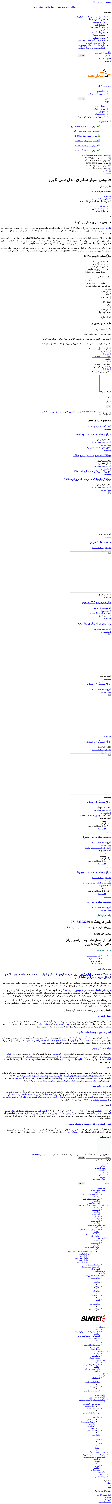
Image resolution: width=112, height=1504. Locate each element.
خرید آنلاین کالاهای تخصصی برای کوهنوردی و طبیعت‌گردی (85, 990)
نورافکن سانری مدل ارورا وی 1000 (92, 455)
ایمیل (108, 401)
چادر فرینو (102, 1080)
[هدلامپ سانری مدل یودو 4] (95, 815)
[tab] (102, 206)
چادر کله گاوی (63, 1080)
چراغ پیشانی (95, 1278)
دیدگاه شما (105, 391)
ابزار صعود (91, 1419)
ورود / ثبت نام (100, 1476)
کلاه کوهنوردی (56, 1113)
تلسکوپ (97, 1461)
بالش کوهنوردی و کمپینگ (91, 1267)
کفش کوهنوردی (104, 1016)
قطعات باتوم (90, 1406)
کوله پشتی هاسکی (34, 1056)
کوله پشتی (56, 1054)
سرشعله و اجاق (94, 1338)
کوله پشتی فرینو (50, 1056)
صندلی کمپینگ (94, 1358)
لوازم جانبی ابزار (94, 1430)
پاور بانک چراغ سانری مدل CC (94, 623)
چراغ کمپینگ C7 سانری (98, 683)
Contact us (95, 963)
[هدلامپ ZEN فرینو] (90, 531)
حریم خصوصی (93, 955)
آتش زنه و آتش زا (93, 1347)
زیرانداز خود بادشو (82, 1258)
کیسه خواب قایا (9, 1097)
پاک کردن (102, 828)
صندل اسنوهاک (48, 1040)
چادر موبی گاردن (47, 1080)
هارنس (97, 1439)
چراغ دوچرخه (95, 1304)
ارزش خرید (106, 351)
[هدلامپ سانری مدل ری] (96, 883)
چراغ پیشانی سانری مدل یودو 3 (94, 872)
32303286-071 (80, 921)
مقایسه (102, 1474)
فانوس (72, 412)
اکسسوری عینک (94, 1386)
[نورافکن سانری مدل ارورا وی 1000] (96, 447)
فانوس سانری (61, 412)
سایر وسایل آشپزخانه (92, 1345)
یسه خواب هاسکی (67, 1097)
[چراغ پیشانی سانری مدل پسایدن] (99, 426)
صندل (103, 1164)
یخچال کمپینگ (95, 1349)
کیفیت (108, 359)
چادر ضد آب (17, 1078)
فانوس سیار (105, 228)
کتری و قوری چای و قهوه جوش (88, 1336)
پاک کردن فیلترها (103, 329)
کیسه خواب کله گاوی (27, 1097)
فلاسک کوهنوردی (73, 1124)
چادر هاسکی (90, 1080)
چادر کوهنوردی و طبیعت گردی (89, 1229)
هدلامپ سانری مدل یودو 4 (96, 836)
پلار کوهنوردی (17, 1110)
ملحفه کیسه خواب (93, 1265)
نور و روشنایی (48, 412)
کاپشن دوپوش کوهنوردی (36, 1110)
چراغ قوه (96, 1282)
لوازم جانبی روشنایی (92, 1308)
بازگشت (97, 1192)
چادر (109, 1067)
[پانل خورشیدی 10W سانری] (90, 592)
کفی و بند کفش (94, 1203)
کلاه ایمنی (96, 1435)
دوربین (97, 1465)
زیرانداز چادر (95, 1236)
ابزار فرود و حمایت (88, 1422)
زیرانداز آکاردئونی (82, 1262)
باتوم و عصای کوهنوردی (91, 1404)
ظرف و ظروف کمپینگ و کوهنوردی (87, 1332)
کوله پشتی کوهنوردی (101, 1048)
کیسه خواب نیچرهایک (47, 1097)
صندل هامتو (61, 1040)
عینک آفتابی (95, 1378)
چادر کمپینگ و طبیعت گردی (34, 1075)
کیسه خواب (95, 1243)
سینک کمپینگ (95, 1342)
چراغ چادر (96, 1291)
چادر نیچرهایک (77, 1080)
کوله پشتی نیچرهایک (15, 1056)
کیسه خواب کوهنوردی (101, 1086)
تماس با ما (95, 961)
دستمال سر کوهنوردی (74, 1113)
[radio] (96, 821)
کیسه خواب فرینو (85, 1097)
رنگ (108, 825)
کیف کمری (96, 1214)
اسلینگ (97, 1448)
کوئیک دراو (91, 1426)
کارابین (92, 1424)
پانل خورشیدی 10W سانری (96, 602)
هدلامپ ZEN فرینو (100, 542)
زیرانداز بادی (84, 1256)
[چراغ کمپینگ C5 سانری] (90, 734)
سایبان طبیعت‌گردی (93, 1234)
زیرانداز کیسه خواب (92, 1247)
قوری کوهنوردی (103, 1124)
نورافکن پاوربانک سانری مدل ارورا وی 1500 (87, 479)
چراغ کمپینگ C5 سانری (98, 741)
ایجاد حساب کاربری (104, 1495)
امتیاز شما (105, 348)
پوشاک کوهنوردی (95, 1110)
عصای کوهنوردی (99, 1179)
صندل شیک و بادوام (80, 1040)
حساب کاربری (93, 958)
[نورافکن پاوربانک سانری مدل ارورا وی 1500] (92, 471)
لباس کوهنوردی (104, 1105)
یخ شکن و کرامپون (93, 1408)
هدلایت (102, 1177)
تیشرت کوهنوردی (93, 1113)
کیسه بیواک (95, 1269)
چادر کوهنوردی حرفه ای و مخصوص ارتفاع (83, 1075)
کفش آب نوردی (104, 1032)
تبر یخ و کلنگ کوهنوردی (91, 1413)
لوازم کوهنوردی (82, 974)
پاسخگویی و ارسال (102, 366)
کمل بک (97, 1216)
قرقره (92, 1428)
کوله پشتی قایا (104, 1059)
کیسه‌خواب (101, 1174)
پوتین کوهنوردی (62, 1024)
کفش (103, 1166)
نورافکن (97, 1286)
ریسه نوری (96, 1295)
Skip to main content (102, 2)
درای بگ (97, 1218)
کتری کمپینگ (89, 1124)
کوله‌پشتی (101, 1170)
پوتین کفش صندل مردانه (91, 1194)
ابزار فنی (96, 1417)
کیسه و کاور (95, 1221)
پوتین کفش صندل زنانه (91, 1199)
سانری (108, 173)
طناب (98, 1444)
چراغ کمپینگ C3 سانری (98, 801)
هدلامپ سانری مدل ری (98, 901)
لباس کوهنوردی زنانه (92, 1369)
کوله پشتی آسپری (67, 1056)
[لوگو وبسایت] (101, 53)
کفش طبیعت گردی (44, 1024)
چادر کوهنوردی (55, 1075)
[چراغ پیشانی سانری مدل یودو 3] (98, 847)
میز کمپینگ (96, 1356)
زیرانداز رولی (84, 1260)
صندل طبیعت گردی (86, 1032)
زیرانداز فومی (84, 1254)
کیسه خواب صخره (101, 1099)
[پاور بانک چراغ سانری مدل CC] (99, 613)
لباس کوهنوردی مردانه (91, 1364)
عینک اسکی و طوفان (92, 1382)
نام (109, 396)
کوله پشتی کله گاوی (86, 1059)
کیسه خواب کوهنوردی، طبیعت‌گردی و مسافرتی (32, 1094)
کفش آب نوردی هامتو (29, 1040)
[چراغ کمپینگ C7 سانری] (90, 673)
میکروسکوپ (95, 1470)
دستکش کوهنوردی (39, 1113)
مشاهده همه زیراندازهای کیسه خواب (81, 1251)
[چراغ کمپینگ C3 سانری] (90, 794)
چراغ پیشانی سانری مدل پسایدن (93, 434)
